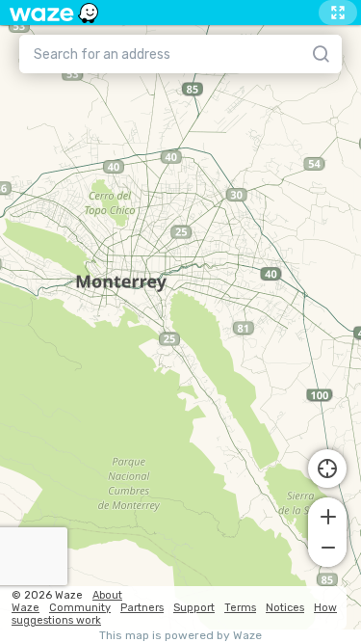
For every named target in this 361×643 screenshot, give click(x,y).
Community (80, 608)
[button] (327, 514)
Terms (240, 608)
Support (194, 608)
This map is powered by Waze (180, 636)
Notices (285, 608)
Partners (142, 608)
